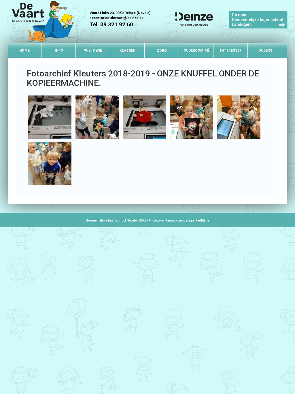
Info (59, 50)
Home (24, 50)
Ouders (265, 50)
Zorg (162, 50)
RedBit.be (202, 220)
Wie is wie (93, 50)
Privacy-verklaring (162, 220)
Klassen (127, 50)
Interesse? (230, 50)
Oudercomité (196, 50)
